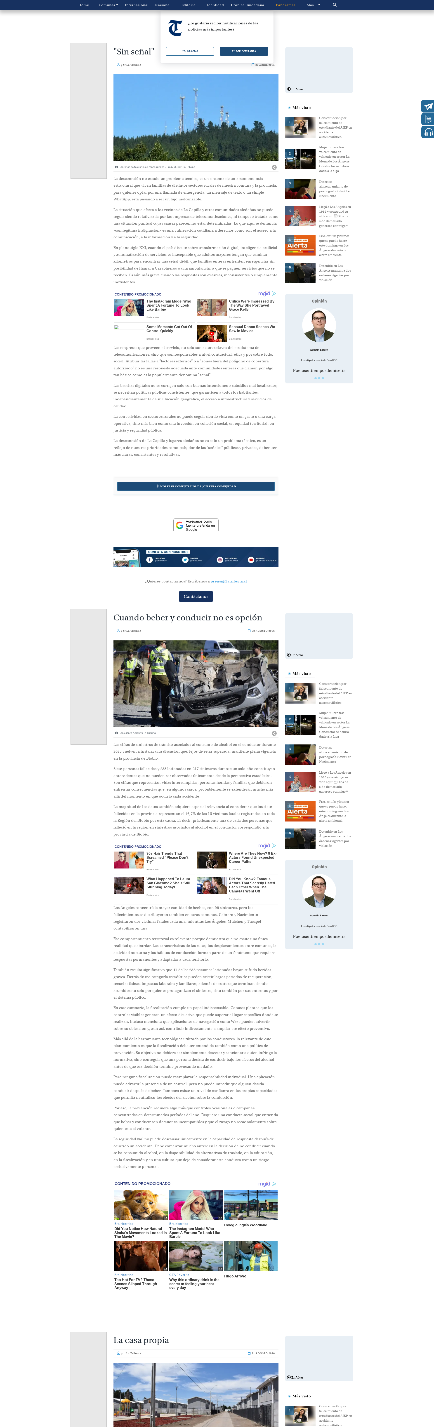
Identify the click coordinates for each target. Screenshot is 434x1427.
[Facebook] (162, 561)
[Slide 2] (319, 378)
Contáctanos (196, 596)
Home (83, 5)
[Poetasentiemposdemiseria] (319, 325)
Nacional (163, 5)
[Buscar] (344, 4)
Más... (312, 5)
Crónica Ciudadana (247, 5)
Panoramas (286, 5)
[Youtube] (261, 561)
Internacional (137, 5)
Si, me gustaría (244, 51)
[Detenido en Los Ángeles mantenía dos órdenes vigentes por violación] (302, 272)
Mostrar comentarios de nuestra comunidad (198, 486)
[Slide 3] (323, 378)
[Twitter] (195, 561)
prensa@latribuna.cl (229, 581)
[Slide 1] (315, 378)
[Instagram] (228, 561)
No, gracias (190, 51)
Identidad (215, 5)
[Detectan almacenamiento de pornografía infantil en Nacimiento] (302, 188)
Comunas (107, 5)
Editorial (189, 5)
